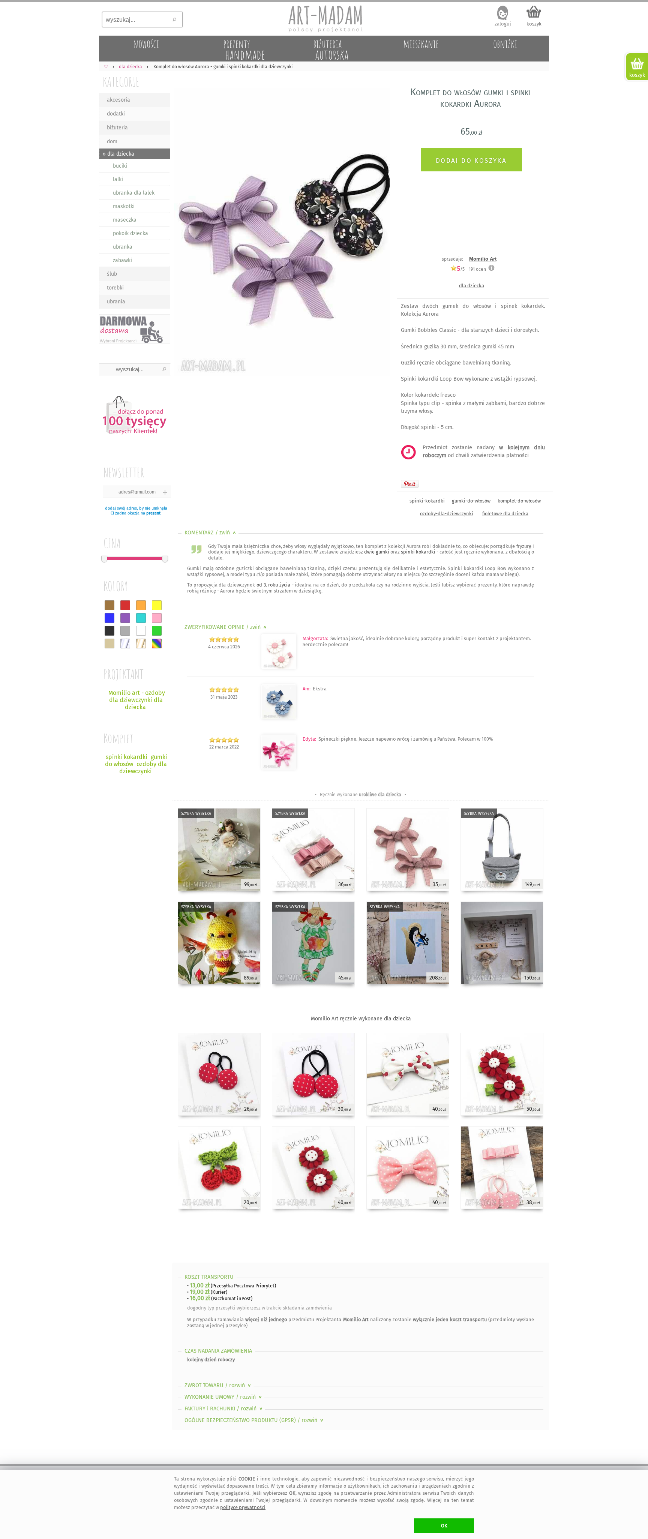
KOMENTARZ (210, 533)
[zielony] (157, 631)
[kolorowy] (157, 643)
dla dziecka (471, 285)
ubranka (122, 247)
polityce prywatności (243, 1507)
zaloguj (503, 24)
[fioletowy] (125, 618)
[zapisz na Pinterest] (409, 484)
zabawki (122, 260)
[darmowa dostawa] (134, 329)
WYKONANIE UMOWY (223, 1397)
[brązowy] (109, 605)
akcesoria (118, 100)
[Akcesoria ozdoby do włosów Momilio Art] (278, 717)
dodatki (116, 114)
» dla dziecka (118, 154)
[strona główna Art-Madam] (324, 19)
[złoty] (141, 643)
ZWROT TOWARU (218, 1385)
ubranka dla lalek (133, 193)
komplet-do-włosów (519, 501)
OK (444, 1525)
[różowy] (157, 618)
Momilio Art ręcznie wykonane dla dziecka (361, 1019)
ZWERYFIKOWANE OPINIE (226, 627)
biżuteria (117, 127)
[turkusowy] (141, 618)
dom (112, 141)
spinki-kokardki (427, 501)
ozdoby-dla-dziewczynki (446, 513)
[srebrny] (125, 643)
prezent (153, 513)
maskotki (124, 206)
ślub (112, 274)
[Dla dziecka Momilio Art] (278, 768)
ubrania (116, 301)
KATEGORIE (121, 81)
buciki (120, 166)
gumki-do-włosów (471, 501)
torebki (115, 288)
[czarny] (109, 631)
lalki (118, 179)
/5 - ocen (471, 269)
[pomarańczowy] (141, 605)
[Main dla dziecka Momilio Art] (278, 667)
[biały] (141, 631)
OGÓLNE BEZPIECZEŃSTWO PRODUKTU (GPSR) (254, 1420)
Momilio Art (482, 259)
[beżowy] (109, 643)
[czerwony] (125, 605)
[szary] (125, 631)
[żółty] (157, 605)
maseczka (124, 220)
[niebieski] (109, 618)
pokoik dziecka (130, 233)
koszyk (534, 24)
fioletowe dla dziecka (505, 513)
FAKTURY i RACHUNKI (224, 1409)
